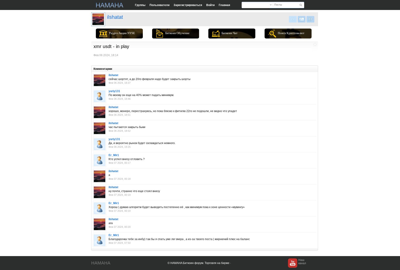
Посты (278, 4)
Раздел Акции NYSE (122, 33)
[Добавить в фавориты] (315, 44)
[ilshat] (98, 19)
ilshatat (115, 17)
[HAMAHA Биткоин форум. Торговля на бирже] (109, 5)
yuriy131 (114, 91)
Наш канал (302, 261)
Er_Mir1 (114, 155)
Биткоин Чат (230, 33)
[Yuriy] (99, 96)
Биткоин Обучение (177, 33)
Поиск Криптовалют (291, 33)
